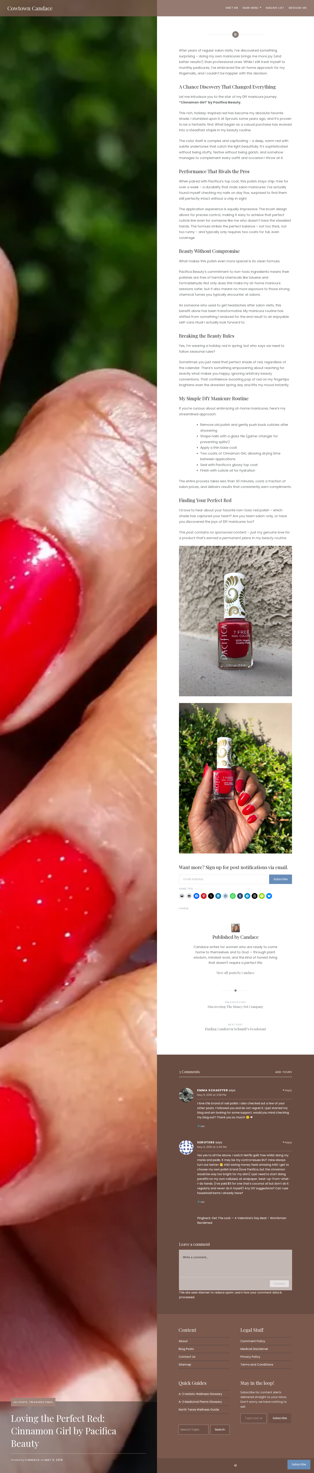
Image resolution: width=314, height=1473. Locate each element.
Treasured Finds (41, 1402)
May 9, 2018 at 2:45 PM (212, 1147)
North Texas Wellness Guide (199, 1409)
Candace (32, 1460)
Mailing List (275, 8)
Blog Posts (186, 1349)
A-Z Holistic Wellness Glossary (200, 1394)
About (183, 1341)
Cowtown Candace (30, 8)
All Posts (20, 1402)
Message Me (298, 8)
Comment (279, 1283)
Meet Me (232, 8)
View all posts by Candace (235, 973)
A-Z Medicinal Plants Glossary (200, 1402)
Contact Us (187, 1357)
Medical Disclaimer (254, 1349)
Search (220, 1429)
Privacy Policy (250, 1357)
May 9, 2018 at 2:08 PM (211, 1095)
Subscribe (280, 879)
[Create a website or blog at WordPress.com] (235, 1465)
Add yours (283, 1072)
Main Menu (251, 8)
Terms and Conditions (256, 1364)
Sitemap (185, 1364)
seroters (206, 1142)
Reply (288, 1090)
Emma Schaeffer (212, 1090)
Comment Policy (252, 1341)
